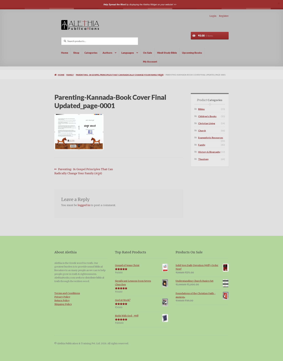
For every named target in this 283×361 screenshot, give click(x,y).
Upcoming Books (192, 52)
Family (70, 75)
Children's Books (207, 116)
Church (202, 130)
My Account (150, 61)
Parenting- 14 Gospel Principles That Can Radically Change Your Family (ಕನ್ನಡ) (119, 75)
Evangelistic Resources (210, 137)
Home (64, 52)
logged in (84, 205)
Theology (203, 159)
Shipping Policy (63, 304)
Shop (76, 52)
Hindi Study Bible (167, 52)
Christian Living (206, 123)
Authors (107, 52)
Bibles (201, 109)
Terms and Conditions (67, 293)
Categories (90, 52)
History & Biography (209, 151)
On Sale (147, 52)
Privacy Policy (62, 297)
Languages (127, 52)
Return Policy (62, 300)
